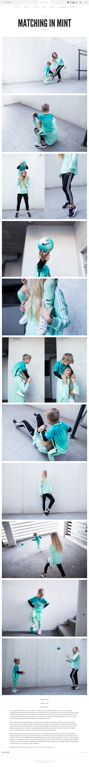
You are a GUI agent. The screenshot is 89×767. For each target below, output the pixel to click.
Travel (36, 7)
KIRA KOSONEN (7, 2)
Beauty (52, 7)
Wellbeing (63, 7)
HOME (44, 7)
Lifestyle (26, 7)
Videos (73, 7)
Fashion (17, 7)
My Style (44, 29)
